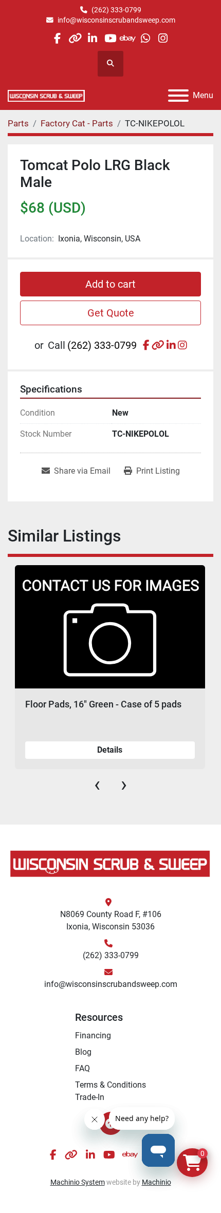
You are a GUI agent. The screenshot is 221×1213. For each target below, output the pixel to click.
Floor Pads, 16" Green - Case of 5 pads (103, 704)
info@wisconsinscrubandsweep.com (116, 20)
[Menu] (178, 95)
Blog (83, 1052)
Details (109, 750)
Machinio (156, 1182)
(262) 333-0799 (116, 10)
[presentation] (97, 784)
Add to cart (110, 284)
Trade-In (89, 1097)
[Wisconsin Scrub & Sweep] (110, 863)
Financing (93, 1035)
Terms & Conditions (110, 1085)
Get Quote (110, 313)
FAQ (82, 1068)
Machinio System (77, 1182)
